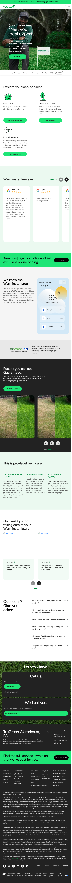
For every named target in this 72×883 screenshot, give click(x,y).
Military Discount (35, 776)
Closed (48, 732)
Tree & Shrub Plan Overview (19, 777)
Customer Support (58, 782)
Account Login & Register (60, 773)
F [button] (61, 282)
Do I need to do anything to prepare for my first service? (49, 628)
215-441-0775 (59, 731)
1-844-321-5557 (60, 776)
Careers (5, 782)
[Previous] (46, 443)
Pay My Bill (56, 785)
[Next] (58, 443)
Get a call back (12, 713)
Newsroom (6, 779)
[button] (61, 179)
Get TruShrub (50, 120)
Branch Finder (17, 783)
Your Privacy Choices (60, 875)
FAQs (32, 773)
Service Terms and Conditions (39, 785)
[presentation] (33, 583)
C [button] (64, 282)
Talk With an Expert (13, 389)
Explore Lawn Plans (15, 120)
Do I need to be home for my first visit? (49, 619)
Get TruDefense (15, 154)
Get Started (17, 57)
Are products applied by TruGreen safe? (47, 646)
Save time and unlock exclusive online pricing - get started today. (36, 2)
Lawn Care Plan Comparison (18, 773)
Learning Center (35, 779)
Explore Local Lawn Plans (61, 757)
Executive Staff (7, 776)
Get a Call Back (46, 778)
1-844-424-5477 (12, 686)
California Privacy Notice (51, 875)
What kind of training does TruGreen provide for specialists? (48, 611)
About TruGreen (7, 773)
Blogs (32, 782)
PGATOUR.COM (15, 858)
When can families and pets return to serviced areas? (48, 637)
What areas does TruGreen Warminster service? (49, 601)
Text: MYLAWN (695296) (59, 779)
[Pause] (52, 443)
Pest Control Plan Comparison (18, 780)
